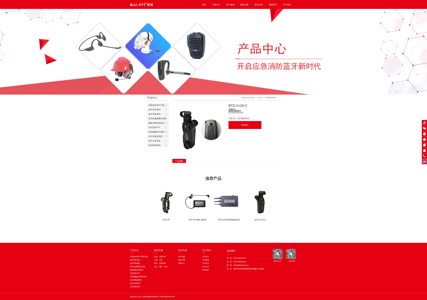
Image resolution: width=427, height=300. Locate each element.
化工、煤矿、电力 (161, 266)
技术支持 (259, 4)
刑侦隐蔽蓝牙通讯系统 (157, 132)
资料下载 (181, 260)
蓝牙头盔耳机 (154, 141)
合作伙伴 (205, 263)
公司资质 (205, 260)
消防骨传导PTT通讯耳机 (157, 105)
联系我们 (245, 125)
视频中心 (181, 263)
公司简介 (205, 256)
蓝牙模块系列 (154, 145)
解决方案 (245, 4)
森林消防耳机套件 (156, 123)
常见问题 (181, 256)
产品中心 (216, 4)
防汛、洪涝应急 (160, 263)
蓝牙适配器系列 (155, 136)
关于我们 (287, 4)
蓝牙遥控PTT (154, 127)
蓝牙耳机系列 (154, 109)
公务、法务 (158, 260)
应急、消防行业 (160, 256)
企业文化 (205, 266)
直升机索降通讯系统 (157, 118)
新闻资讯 (273, 4)
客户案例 (230, 4)
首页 (204, 4)
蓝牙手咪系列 (154, 114)
